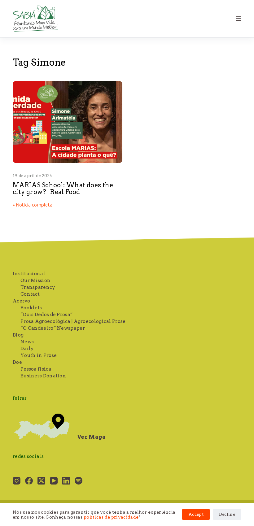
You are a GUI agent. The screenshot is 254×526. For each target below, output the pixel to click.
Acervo (21, 301)
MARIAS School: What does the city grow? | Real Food (63, 188)
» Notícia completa (32, 205)
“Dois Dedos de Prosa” (46, 314)
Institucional (29, 273)
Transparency (37, 287)
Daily (27, 348)
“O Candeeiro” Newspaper (52, 328)
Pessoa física (35, 369)
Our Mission (35, 280)
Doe (17, 362)
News (27, 342)
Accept (196, 514)
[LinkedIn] (66, 481)
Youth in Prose (38, 355)
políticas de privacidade (111, 517)
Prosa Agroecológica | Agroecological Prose (73, 321)
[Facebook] (29, 481)
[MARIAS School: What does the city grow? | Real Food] (67, 122)
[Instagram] (16, 481)
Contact (30, 294)
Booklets (31, 308)
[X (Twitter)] (41, 481)
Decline (227, 514)
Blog (18, 335)
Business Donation (43, 376)
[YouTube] (54, 481)
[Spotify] (78, 481)
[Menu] (238, 18)
